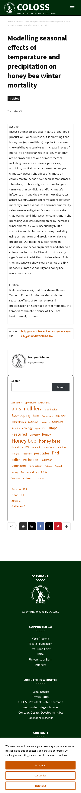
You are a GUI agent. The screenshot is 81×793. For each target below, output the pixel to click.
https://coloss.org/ (36, 362)
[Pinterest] (58, 526)
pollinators (18, 465)
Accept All (40, 765)
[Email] (32, 526)
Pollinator (46, 460)
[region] (40, 765)
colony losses (18, 422)
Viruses (41, 478)
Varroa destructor (23, 478)
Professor (48, 466)
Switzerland (27, 472)
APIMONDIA (44, 402)
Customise (40, 775)
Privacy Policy (40, 697)
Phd (55, 453)
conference (45, 422)
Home (10, 21)
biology (60, 416)
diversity (15, 428)
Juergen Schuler (38, 357)
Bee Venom (47, 416)
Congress (57, 422)
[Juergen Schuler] (19, 361)
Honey (46, 435)
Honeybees (17, 447)
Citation (14, 285)
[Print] (23, 526)
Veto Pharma (40, 638)
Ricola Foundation (40, 643)
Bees (36, 416)
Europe (52, 428)
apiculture (30, 402)
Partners (40, 665)
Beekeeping (20, 415)
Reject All (40, 785)
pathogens (15, 454)
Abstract (14, 126)
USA (44, 472)
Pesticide (27, 453)
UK (37, 472)
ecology (27, 428)
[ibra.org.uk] (53, 555)
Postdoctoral (35, 465)
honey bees (50, 441)
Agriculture (16, 402)
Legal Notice (40, 691)
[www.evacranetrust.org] (35, 555)
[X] (49, 526)
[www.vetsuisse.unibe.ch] (47, 555)
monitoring (50, 447)
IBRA (27, 447)
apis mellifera (27, 408)
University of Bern (40, 659)
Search (15, 381)
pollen (15, 460)
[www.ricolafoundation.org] (28, 555)
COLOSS (33, 422)
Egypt (37, 428)
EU (43, 428)
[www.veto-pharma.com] (41, 555)
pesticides (41, 453)
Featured (19, 434)
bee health (51, 409)
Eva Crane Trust (41, 649)
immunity (37, 447)
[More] (67, 526)
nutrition (62, 447)
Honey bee (23, 441)
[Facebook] (40, 526)
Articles (19, 21)
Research (58, 466)
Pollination (30, 460)
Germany (35, 434)
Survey (14, 472)
